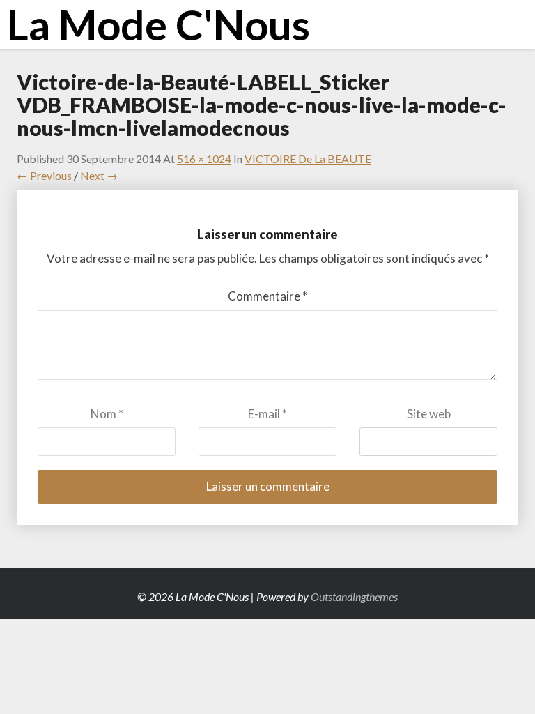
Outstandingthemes (354, 596)
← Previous (44, 175)
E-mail (267, 414)
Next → (99, 175)
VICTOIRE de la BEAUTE (308, 158)
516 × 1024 (204, 158)
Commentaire (267, 296)
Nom (107, 414)
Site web (429, 414)
